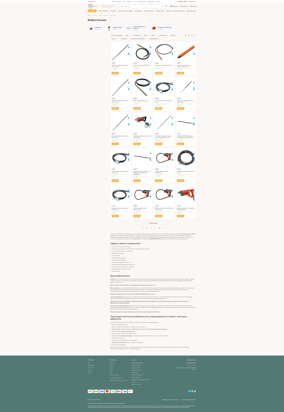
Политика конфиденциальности (188, 399)
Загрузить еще (153, 223)
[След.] (163, 228)
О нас (89, 363)
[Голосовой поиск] (162, 6)
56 (159, 228)
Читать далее (185, 407)
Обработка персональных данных (170, 399)
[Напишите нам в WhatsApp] (192, 391)
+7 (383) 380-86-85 (181, 1)
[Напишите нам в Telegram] (190, 391)
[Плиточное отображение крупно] (185, 35)
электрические (136, 329)
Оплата (111, 370)
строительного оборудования (187, 234)
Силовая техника (135, 365)
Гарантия (112, 365)
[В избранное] (129, 45)
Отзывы (89, 372)
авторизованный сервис (125, 336)
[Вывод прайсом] (194, 35)
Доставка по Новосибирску (119, 342)
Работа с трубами (135, 377)
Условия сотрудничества (116, 378)
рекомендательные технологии (117, 403)
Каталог (133, 360)
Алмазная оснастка (136, 370)
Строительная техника (137, 363)
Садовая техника (135, 367)
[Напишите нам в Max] (195, 391)
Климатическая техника (137, 375)
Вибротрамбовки (114, 288)
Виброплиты (113, 279)
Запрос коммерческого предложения (119, 380)
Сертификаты (91, 365)
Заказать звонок (192, 1)
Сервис (111, 367)
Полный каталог (116, 329)
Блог (111, 372)
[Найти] (166, 6)
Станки (133, 382)
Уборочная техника (136, 384)
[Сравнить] (129, 52)
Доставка (112, 363)
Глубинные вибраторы (116, 297)
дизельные (153, 329)
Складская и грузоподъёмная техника (140, 379)
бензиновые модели (161, 329)
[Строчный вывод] (191, 35)
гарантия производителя (128, 331)
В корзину (115, 73)
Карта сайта (91, 367)
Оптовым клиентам (114, 375)
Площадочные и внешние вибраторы (120, 306)
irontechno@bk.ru (192, 365)
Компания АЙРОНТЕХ (154, 239)
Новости (90, 370)
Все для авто (134, 372)
